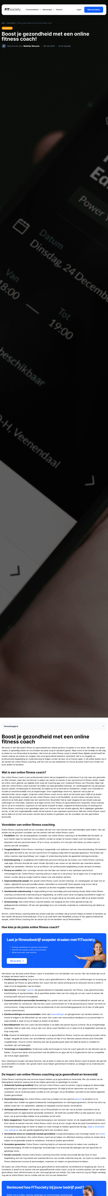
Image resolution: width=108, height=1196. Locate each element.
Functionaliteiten (32, 10)
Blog (3, 23)
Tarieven (59, 10)
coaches (30, 990)
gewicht (78, 1099)
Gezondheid (11, 23)
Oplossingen (47, 10)
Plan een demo (94, 10)
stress (102, 1134)
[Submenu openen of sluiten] (40, 9)
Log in (79, 10)
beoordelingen (57, 1014)
